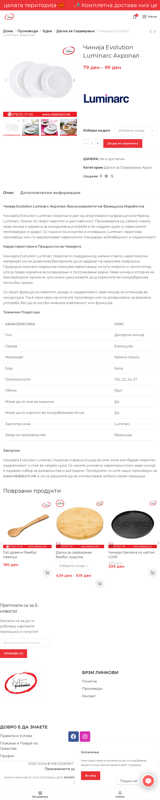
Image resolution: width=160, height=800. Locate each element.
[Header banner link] (80, 5)
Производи (27, 31)
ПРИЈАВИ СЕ (13, 653)
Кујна (47, 31)
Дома (8, 31)
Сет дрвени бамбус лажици (20, 554)
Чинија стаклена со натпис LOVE (131, 554)
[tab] (8, 193)
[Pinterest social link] (106, 176)
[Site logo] (9, 16)
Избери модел (96, 130)
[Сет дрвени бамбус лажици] (27, 524)
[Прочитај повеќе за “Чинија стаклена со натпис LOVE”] (152, 572)
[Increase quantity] (97, 143)
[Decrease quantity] (85, 143)
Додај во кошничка (123, 143)
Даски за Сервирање (75, 31)
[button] (47, 572)
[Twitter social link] (112, 176)
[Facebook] (73, 736)
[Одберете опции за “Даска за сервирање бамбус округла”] (99, 583)
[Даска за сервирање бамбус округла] (80, 524)
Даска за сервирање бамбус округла (74, 554)
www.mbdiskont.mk (19, 476)
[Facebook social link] (101, 176)
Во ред (90, 775)
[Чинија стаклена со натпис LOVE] (132, 524)
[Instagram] (85, 736)
